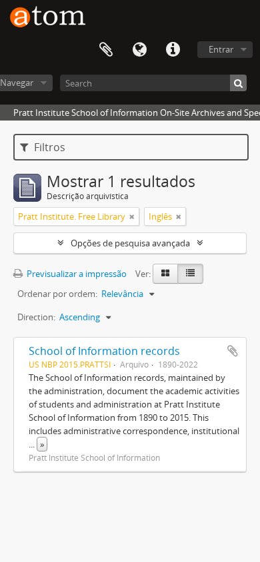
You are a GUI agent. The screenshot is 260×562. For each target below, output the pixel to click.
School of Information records (104, 351)
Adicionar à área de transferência (232, 351)
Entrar (221, 49)
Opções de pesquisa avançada (130, 243)
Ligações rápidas (172, 50)
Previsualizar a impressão (76, 274)
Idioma (139, 50)
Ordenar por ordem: (57, 294)
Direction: (36, 317)
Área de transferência (106, 50)
